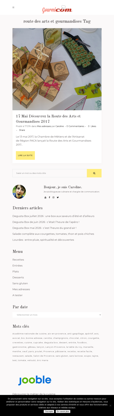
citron (83, 338)
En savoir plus (63, 411)
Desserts (18, 277)
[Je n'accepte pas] (110, 405)
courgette (93, 338)
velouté (31, 360)
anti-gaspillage (75, 333)
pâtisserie (60, 351)
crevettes (17, 342)
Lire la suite (25, 155)
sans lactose (76, 356)
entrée (72, 342)
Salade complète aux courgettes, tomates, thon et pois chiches (53, 233)
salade (28, 356)
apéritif (89, 333)
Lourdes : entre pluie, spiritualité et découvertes (43, 239)
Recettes (18, 259)
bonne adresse (34, 338)
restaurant (18, 356)
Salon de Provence (43, 356)
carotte (48, 338)
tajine (95, 356)
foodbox (82, 342)
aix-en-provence (57, 333)
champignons (60, 338)
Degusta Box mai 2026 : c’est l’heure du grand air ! (44, 227)
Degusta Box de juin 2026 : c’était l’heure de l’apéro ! (45, 222)
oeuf (24, 351)
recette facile (84, 351)
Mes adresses (44, 126)
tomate (22, 360)
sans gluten (62, 356)
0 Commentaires (75, 126)
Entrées (17, 265)
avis (96, 333)
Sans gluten (20, 283)
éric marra (42, 360)
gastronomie (19, 347)
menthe (16, 351)
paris (31, 351)
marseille (88, 347)
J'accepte (49, 411)
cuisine (28, 342)
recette (71, 351)
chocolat (74, 338)
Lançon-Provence (55, 347)
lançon (40, 347)
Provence (48, 351)
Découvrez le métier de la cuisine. (34, 394)
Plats (15, 271)
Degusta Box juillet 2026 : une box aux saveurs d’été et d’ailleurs (53, 216)
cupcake (38, 342)
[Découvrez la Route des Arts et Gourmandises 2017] (57, 69)
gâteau (32, 347)
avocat (16, 338)
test (14, 360)
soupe (87, 356)
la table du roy (74, 347)
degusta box (51, 342)
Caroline (60, 126)
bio (23, 338)
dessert (63, 342)
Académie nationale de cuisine (29, 333)
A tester (17, 295)
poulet (38, 351)
